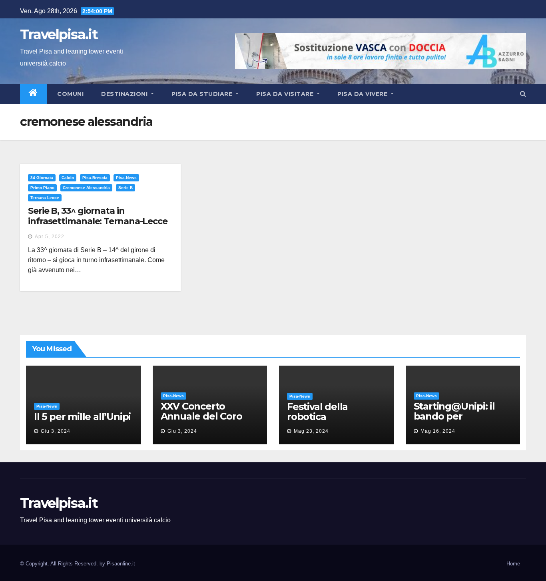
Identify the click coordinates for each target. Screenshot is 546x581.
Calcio (68, 177)
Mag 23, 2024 (311, 431)
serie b (125, 187)
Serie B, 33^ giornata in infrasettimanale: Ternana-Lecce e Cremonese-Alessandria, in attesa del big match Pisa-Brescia (99, 226)
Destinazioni (125, 93)
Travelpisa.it (59, 34)
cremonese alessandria (86, 187)
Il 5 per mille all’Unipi (82, 416)
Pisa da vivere (363, 93)
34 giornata (41, 177)
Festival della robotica (317, 411)
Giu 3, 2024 (55, 431)
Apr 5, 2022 (49, 236)
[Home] (33, 94)
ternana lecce (44, 197)
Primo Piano (42, 187)
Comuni (70, 93)
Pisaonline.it (121, 564)
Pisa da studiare (202, 93)
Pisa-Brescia (95, 177)
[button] (523, 93)
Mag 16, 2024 (437, 431)
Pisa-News (126, 177)
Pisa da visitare (285, 93)
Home (513, 564)
